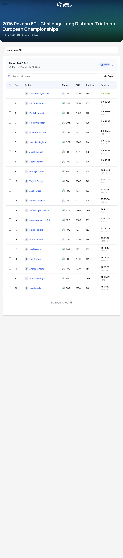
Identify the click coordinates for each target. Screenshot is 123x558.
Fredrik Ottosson (37, 122)
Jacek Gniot (35, 190)
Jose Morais (35, 288)
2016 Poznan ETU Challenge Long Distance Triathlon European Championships (58, 26)
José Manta (35, 249)
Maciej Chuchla (36, 171)
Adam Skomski (36, 161)
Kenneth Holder (36, 103)
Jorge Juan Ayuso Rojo (40, 220)
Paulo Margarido (37, 113)
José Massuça (36, 151)
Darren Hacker (36, 239)
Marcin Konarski (37, 200)
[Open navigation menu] (5, 5)
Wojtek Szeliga (36, 181)
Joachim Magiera (37, 142)
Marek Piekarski (36, 229)
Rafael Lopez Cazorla (39, 210)
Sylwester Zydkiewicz (39, 93)
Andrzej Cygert (36, 268)
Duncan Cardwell (37, 132)
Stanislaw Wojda (37, 278)
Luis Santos (34, 259)
